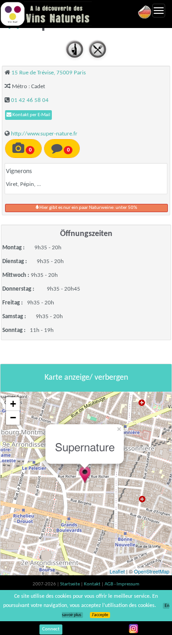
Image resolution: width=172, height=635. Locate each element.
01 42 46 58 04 (30, 100)
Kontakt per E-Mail (30, 115)
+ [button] (13, 404)
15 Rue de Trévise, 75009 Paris (48, 73)
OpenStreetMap (151, 571)
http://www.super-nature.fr (44, 134)
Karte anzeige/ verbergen (86, 377)
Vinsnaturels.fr (46, 14)
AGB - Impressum (122, 584)
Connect (51, 629)
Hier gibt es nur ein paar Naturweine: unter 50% (88, 207)
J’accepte (100, 615)
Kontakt (92, 584)
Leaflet (117, 571)
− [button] (13, 417)
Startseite (70, 584)
